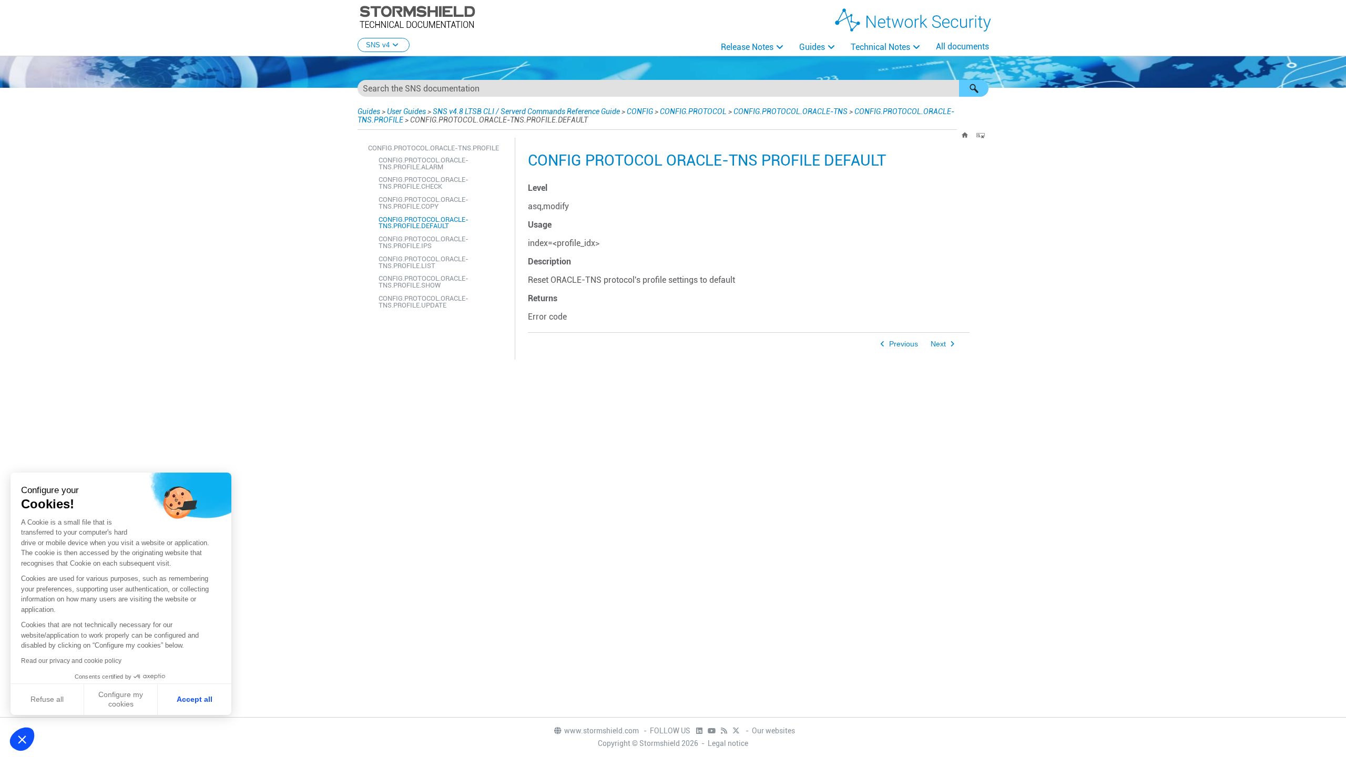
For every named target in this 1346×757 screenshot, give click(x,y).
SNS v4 (378, 45)
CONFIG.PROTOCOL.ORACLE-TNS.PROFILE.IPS (423, 242)
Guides (812, 47)
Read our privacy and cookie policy (71, 660)
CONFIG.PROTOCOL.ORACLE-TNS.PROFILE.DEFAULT (423, 223)
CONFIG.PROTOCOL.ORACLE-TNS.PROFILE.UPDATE (423, 301)
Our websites (773, 731)
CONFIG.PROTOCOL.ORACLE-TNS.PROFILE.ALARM (423, 163)
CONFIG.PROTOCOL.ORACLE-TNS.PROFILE (433, 148)
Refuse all (47, 699)
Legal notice (728, 743)
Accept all (194, 699)
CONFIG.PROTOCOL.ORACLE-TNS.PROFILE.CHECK (423, 183)
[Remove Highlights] (980, 135)
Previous (903, 344)
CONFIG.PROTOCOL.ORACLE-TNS (790, 111)
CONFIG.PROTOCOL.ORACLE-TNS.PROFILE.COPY (423, 203)
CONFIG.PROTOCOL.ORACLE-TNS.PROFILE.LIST (423, 262)
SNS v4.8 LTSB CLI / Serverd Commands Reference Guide (526, 111)
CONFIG (640, 111)
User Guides (406, 111)
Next (938, 344)
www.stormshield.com (602, 731)
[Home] (965, 135)
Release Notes (747, 47)
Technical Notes (880, 47)
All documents (962, 47)
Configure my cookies (120, 699)
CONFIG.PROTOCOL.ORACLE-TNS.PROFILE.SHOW (423, 281)
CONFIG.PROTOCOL (693, 111)
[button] (973, 88)
